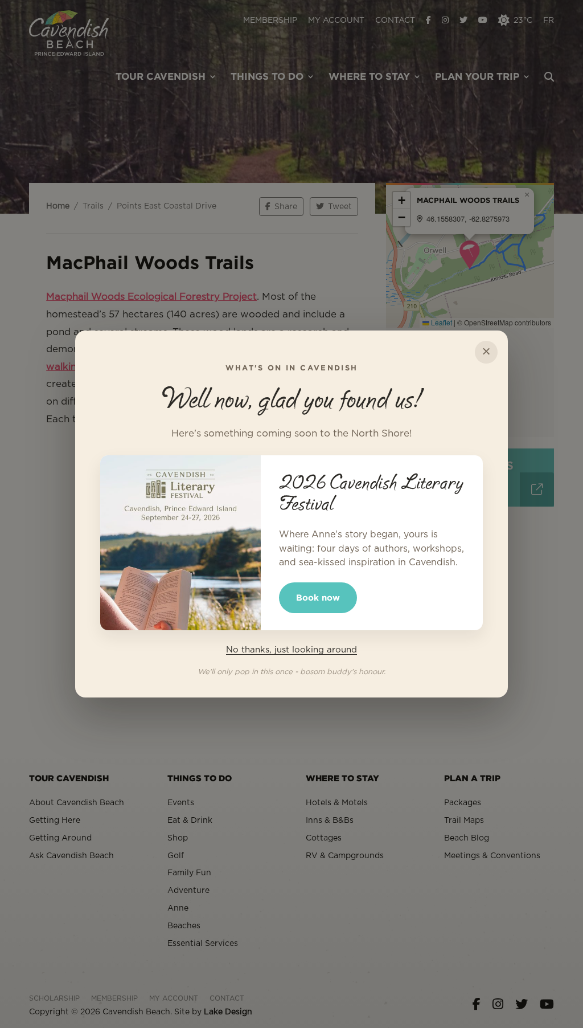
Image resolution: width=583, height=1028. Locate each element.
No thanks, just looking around (291, 650)
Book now (318, 597)
